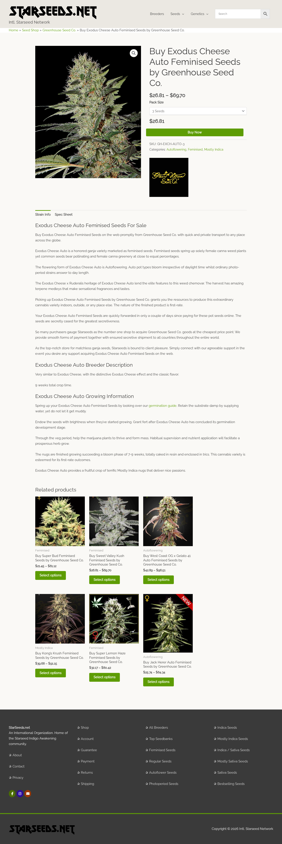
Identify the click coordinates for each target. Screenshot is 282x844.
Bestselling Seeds (231, 784)
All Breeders (158, 728)
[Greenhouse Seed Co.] (168, 177)
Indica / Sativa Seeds (233, 750)
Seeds (175, 14)
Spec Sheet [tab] (63, 215)
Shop (85, 728)
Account (87, 739)
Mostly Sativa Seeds (232, 761)
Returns (87, 773)
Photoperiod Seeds (163, 784)
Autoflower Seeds (162, 773)
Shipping (87, 784)
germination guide (162, 406)
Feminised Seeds (162, 750)
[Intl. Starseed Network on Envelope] (27, 793)
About (17, 755)
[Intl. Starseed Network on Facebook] (12, 793)
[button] (134, 53)
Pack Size (156, 102)
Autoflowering (176, 149)
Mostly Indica (213, 149)
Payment (88, 761)
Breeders (157, 14)
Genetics (197, 14)
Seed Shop (30, 30)
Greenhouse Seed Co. (59, 30)
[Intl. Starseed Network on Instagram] (20, 793)
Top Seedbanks (161, 739)
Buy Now (195, 132)
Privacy (18, 778)
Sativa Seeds (227, 773)
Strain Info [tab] (43, 215)
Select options (50, 575)
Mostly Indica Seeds (232, 739)
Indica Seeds (227, 728)
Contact (18, 766)
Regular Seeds (160, 761)
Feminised (195, 149)
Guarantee (89, 750)
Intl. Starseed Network (29, 22)
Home (13, 30)
